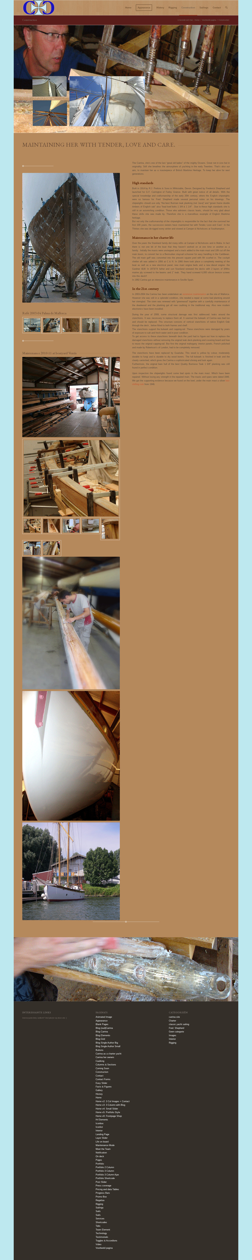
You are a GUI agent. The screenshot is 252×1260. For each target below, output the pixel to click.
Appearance (101, 1020)
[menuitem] (128, 7)
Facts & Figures (104, 1086)
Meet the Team (103, 1149)
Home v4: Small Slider (107, 1108)
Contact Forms (103, 1079)
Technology (101, 1233)
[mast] (51, 529)
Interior (99, 1130)
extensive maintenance (195, 294)
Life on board (102, 1141)
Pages (99, 1160)
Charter (172, 1020)
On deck (100, 1156)
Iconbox (100, 1123)
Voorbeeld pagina (104, 1248)
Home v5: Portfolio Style (108, 1112)
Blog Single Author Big (107, 1042)
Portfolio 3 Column (105, 1171)
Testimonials (102, 1237)
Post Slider (101, 1182)
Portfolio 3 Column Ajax (107, 1174)
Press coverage (103, 1185)
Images (172, 1035)
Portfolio (100, 1163)
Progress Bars (103, 1193)
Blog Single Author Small (108, 1046)
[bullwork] (71, 478)
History (99, 1094)
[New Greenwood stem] (90, 325)
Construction (29, 20)
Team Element (103, 1229)
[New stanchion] (71, 529)
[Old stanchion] (90, 529)
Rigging (99, 1204)
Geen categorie (176, 1031)
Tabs (98, 1226)
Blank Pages (102, 1024)
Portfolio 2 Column (105, 1167)
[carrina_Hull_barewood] (71, 238)
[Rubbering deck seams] (51, 325)
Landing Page (102, 1134)
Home (98, 1097)
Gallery (99, 1090)
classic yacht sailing (179, 1024)
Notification (101, 1152)
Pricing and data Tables (107, 1189)
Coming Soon (102, 1068)
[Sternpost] (110, 529)
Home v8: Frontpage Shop (109, 1116)
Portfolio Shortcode (105, 1178)
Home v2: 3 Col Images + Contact (113, 1101)
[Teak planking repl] (110, 325)
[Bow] (32, 548)
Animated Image (104, 1017)
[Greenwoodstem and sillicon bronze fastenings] (71, 325)
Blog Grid (100, 1039)
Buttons (99, 1050)
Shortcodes (101, 1222)
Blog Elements (103, 1035)
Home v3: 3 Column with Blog (110, 1105)
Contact (99, 1075)
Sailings (100, 1207)
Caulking (100, 1061)
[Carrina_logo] (38, 7)
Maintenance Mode (105, 1145)
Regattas (100, 1200)
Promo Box (101, 1196)
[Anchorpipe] (51, 548)
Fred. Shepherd (176, 1028)
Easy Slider (101, 1083)
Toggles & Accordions (106, 1240)
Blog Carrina (102, 1031)
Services (100, 1218)
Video (98, 1244)
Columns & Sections (106, 1064)
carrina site (174, 1017)
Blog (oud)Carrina (104, 1028)
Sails (98, 1211)
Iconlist (99, 1127)
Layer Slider (101, 1138)
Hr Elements (102, 1119)
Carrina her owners (105, 1057)
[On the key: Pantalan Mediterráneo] (32, 325)
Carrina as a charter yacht (108, 1053)
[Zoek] (226, 7)
